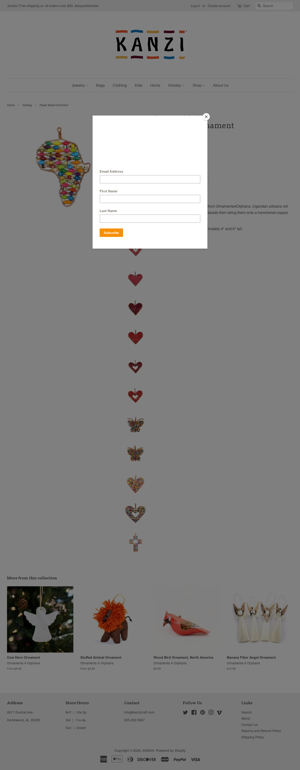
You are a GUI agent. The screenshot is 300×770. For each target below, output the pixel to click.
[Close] (206, 116)
